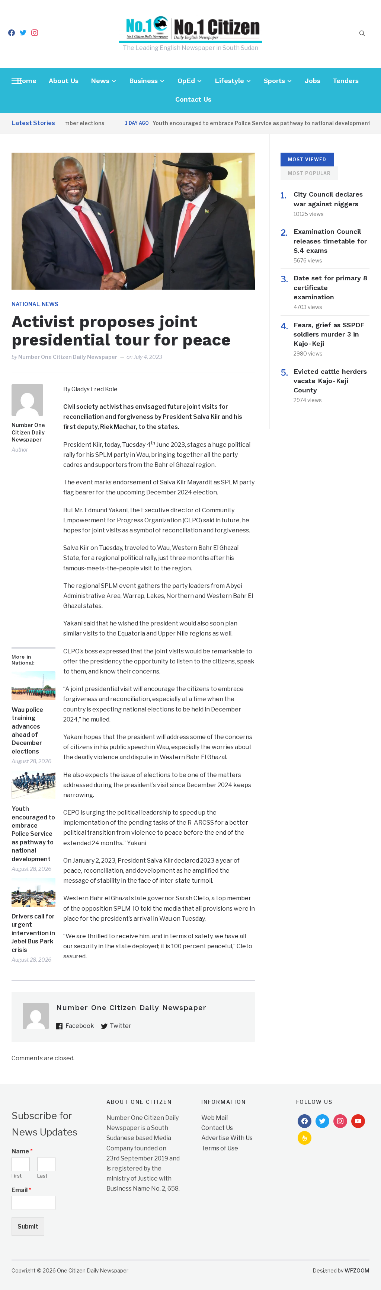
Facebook (79, 1025)
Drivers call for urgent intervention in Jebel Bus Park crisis (33, 933)
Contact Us (193, 99)
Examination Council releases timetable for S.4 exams (330, 240)
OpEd (186, 81)
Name (22, 1151)
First (17, 1176)
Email (21, 1190)
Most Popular (309, 173)
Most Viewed (307, 159)
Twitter (120, 1025)
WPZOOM (357, 1270)
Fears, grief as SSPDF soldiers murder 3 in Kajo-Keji (329, 334)
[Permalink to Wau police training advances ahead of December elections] (33, 685)
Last (42, 1176)
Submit (27, 1226)
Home (26, 81)
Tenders (346, 81)
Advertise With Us (227, 1137)
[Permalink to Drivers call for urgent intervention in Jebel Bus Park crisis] (33, 892)
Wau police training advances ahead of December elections (27, 730)
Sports (274, 81)
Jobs (312, 81)
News (100, 81)
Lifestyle (229, 81)
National (25, 304)
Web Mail (214, 1117)
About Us (64, 81)
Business (143, 81)
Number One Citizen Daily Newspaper (67, 357)
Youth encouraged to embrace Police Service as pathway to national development (241, 123)
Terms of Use (219, 1148)
